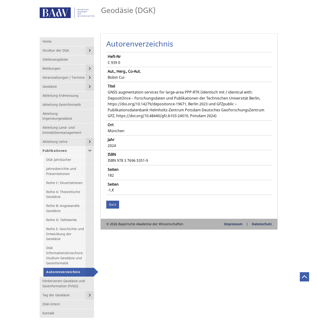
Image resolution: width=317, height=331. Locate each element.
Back (112, 204)
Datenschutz (262, 224)
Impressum (233, 224)
